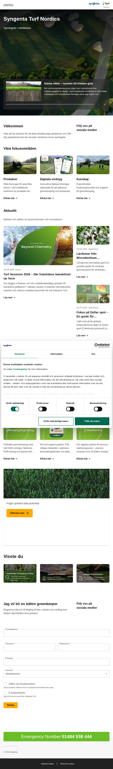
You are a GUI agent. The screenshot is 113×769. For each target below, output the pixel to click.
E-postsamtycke (17, 693)
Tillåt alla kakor (92, 421)
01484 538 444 (77, 736)
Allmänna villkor (47, 764)
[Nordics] (98, 3)
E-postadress (11, 629)
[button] (56, 94)
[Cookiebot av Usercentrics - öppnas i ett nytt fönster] (97, 345)
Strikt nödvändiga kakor (55, 421)
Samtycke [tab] (20, 354)
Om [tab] (93, 354)
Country (9, 670)
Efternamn (64, 643)
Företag (9, 658)
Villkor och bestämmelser (22, 683)
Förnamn (9, 643)
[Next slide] (104, 104)
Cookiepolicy (20, 369)
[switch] (42, 409)
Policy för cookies (67, 764)
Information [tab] (56, 354)
